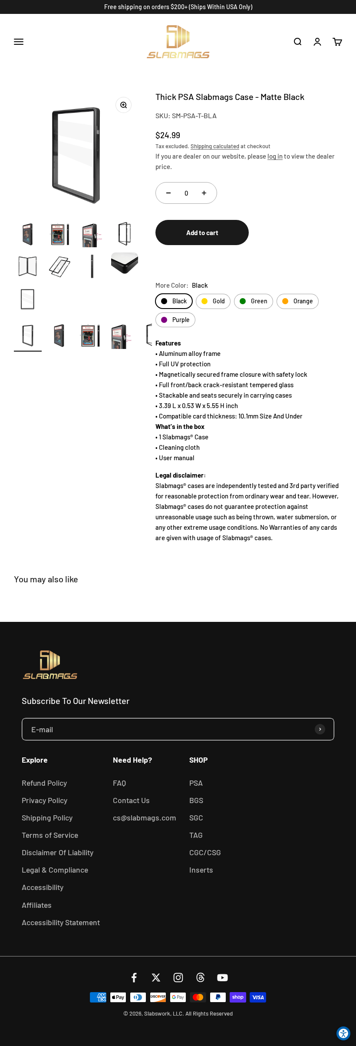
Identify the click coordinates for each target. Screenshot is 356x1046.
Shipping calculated (215, 146)
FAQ (119, 782)
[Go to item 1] (28, 336)
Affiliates (37, 905)
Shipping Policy (47, 817)
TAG (196, 835)
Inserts (201, 869)
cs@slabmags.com (144, 817)
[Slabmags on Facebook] (134, 977)
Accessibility (42, 887)
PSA (196, 782)
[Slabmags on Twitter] (156, 977)
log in (275, 156)
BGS (196, 800)
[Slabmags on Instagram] (178, 977)
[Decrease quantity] (168, 193)
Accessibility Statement (61, 922)
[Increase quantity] (204, 193)
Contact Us (131, 800)
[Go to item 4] (121, 336)
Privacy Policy (44, 800)
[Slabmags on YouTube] (222, 977)
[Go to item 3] (90, 336)
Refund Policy (44, 782)
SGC (196, 817)
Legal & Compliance (55, 869)
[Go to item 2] (59, 336)
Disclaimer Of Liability (57, 852)
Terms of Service (50, 835)
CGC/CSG (205, 852)
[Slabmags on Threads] (200, 977)
